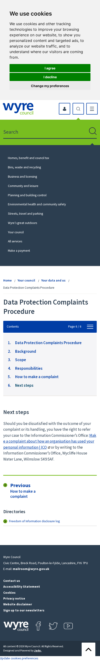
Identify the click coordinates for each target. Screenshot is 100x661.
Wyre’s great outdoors (22, 223)
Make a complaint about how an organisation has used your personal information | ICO (49, 441)
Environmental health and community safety (37, 204)
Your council (16, 232)
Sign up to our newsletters (23, 610)
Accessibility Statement (21, 587)
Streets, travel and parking (25, 214)
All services (15, 241)
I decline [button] (50, 77)
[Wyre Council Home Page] (18, 108)
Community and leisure (23, 186)
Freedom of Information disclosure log (34, 521)
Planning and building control (27, 195)
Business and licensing (22, 177)
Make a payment (19, 251)
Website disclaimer (17, 604)
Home (7, 280)
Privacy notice (14, 598)
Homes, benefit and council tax (28, 158)
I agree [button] (50, 68)
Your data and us (53, 280)
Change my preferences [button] (50, 86)
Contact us (11, 581)
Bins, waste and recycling (24, 167)
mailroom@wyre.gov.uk (31, 569)
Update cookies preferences (19, 658)
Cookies (9, 593)
